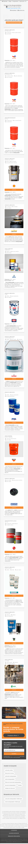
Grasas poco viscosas (9, 773)
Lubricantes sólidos (9, 770)
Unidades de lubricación (10, 788)
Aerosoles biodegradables (10, 785)
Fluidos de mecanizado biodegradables (13, 782)
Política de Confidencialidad (14, 756)
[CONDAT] (14, 503)
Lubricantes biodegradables (10, 776)
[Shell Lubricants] (14, 185)
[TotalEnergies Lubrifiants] (14, 57)
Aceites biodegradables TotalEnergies (12, 801)
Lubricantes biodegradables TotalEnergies (13, 798)
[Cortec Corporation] (14, 686)
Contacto (14, 189)
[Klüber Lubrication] (14, 230)
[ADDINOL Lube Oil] (14, 592)
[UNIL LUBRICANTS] (14, 320)
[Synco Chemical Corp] (14, 639)
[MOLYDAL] (14, 548)
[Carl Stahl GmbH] (14, 375)
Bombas (20, 785)
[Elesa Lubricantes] (14, 276)
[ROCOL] (14, 460)
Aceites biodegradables (10, 779)
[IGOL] (14, 418)
